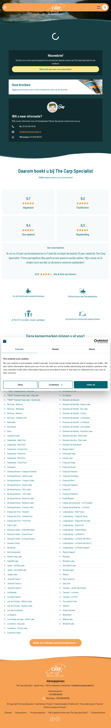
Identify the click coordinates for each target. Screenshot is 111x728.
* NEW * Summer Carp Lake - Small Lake (23, 399)
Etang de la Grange (70, 476)
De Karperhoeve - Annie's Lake (20, 476)
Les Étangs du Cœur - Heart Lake (20, 619)
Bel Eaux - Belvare (14, 413)
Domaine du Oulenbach (72, 444)
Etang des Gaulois (70, 485)
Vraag (14, 89)
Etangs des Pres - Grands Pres (19, 516)
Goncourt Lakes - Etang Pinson (20, 534)
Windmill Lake (68, 623)
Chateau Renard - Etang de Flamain (22, 471)
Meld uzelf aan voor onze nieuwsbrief (55, 69)
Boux (9, 431)
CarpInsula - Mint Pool (16, 458)
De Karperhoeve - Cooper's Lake (20, 480)
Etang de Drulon (69, 467)
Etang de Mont (68, 480)
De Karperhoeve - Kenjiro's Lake (20, 498)
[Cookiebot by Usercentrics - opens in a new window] (96, 341)
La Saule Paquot (14, 596)
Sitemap (8, 712)
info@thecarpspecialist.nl (30, 131)
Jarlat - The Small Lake (16, 570)
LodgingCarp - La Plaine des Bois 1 (77, 538)
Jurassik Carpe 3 (14, 587)
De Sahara (67, 395)
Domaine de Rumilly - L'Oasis (74, 413)
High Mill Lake (12, 561)
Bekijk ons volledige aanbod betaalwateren (54, 642)
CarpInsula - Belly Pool (16, 440)
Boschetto (11, 426)
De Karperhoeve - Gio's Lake (19, 489)
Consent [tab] (19, 349)
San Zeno (66, 583)
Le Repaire (11, 614)
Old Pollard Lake (69, 565)
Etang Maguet (68, 498)
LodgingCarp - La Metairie (73, 534)
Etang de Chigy (69, 462)
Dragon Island (68, 449)
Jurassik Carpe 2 (14, 583)
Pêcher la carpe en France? (55, 707)
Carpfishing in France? (44, 703)
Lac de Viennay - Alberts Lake (19, 601)
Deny (20, 384)
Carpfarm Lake (13, 435)
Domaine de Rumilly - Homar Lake (76, 404)
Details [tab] (55, 349)
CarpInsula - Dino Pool (16, 444)
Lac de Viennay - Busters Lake (19, 605)
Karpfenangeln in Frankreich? (67, 703)
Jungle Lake (12, 574)
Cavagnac (11, 467)
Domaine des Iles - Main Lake (75, 440)
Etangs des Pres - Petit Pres (19, 520)
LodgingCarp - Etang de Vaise (75, 516)
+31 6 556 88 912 (55, 694)
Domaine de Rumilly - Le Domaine (76, 417)
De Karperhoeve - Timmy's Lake (20, 507)
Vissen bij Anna (69, 610)
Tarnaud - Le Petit (70, 596)
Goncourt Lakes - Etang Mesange (21, 529)
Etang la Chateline (70, 493)
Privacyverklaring (37, 712)
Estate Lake (68, 458)
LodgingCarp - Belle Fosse (73, 511)
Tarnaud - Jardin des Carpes (74, 587)
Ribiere (66, 574)
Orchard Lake (68, 570)
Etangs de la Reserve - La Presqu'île (77, 502)
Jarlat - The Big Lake (16, 565)
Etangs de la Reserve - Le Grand (76, 507)
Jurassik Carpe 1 (14, 579)
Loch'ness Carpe (14, 632)
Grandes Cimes (13, 543)
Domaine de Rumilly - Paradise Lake (77, 431)
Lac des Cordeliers (15, 610)
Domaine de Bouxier (71, 399)
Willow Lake (68, 619)
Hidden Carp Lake (14, 556)
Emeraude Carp (69, 453)
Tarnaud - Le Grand (70, 592)
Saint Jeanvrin (69, 579)
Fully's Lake (12, 525)
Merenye (66, 556)
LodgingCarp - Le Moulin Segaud (76, 547)
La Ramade (12, 592)
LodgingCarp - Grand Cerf (73, 525)
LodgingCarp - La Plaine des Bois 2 (77, 543)
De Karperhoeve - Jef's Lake (19, 493)
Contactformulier (98, 712)
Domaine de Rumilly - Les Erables (76, 426)
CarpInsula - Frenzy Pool (17, 449)
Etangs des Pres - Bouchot (18, 511)
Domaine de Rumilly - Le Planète (76, 422)
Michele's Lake (69, 561)
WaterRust (67, 614)
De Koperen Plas (69, 391)
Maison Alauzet (69, 552)
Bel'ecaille (11, 422)
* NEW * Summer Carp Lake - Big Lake (23, 395)
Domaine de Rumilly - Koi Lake (75, 408)
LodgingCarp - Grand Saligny (74, 529)
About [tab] (92, 349)
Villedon (66, 605)
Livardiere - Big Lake (16, 623)
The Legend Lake (70, 601)
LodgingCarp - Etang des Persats (76, 520)
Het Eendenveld (13, 552)
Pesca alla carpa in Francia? (91, 703)
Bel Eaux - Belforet (15, 404)
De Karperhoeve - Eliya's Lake (19, 485)
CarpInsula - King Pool (16, 453)
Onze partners (21, 712)
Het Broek (11, 547)
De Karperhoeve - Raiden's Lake (20, 502)
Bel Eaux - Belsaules (15, 408)
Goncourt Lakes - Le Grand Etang (20, 538)
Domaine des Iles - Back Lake (75, 435)
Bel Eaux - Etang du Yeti (17, 417)
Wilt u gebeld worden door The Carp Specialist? (68, 712)
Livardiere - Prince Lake (17, 628)
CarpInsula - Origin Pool (17, 462)
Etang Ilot (67, 489)
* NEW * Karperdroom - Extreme (20, 391)
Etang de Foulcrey (70, 471)
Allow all (91, 384)
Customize (54, 384)
